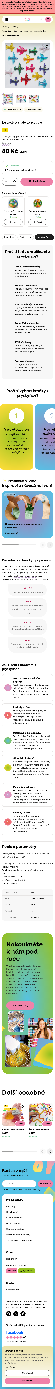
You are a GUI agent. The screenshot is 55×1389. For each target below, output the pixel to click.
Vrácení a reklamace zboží (19, 1240)
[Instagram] (15, 1313)
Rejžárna (12, 1271)
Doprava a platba (15, 1224)
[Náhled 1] (8, 99)
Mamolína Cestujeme (13, 211)
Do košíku (39, 181)
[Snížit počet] (5, 181)
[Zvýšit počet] (14, 181)
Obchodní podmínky (16, 1229)
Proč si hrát (9, 237)
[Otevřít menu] (7, 19)
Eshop (13, 27)
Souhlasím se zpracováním (22, 1190)
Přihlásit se (45, 1184)
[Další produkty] (50, 1151)
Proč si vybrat (25, 237)
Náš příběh (17, 1006)
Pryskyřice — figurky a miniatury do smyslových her (24, 31)
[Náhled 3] (34, 99)
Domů (4, 27)
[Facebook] (8, 1313)
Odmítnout (27, 1373)
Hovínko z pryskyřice (13, 1130)
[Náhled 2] (21, 99)
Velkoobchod (13, 1290)
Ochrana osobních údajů (18, 1235)
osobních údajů (34, 1190)
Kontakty (10, 1207)
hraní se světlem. (35, 629)
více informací (11, 1367)
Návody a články (44, 237)
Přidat (14, 222)
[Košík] (48, 19)
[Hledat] (41, 19)
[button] (47, 46)
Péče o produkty (14, 1218)
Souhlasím (27, 1381)
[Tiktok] (23, 1313)
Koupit (20, 1124)
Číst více (6, 143)
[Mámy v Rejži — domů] (27, 19)
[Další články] (50, 545)
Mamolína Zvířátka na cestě (37, 211)
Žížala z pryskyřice (39, 1130)
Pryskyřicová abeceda (24, 576)
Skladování (11, 1212)
